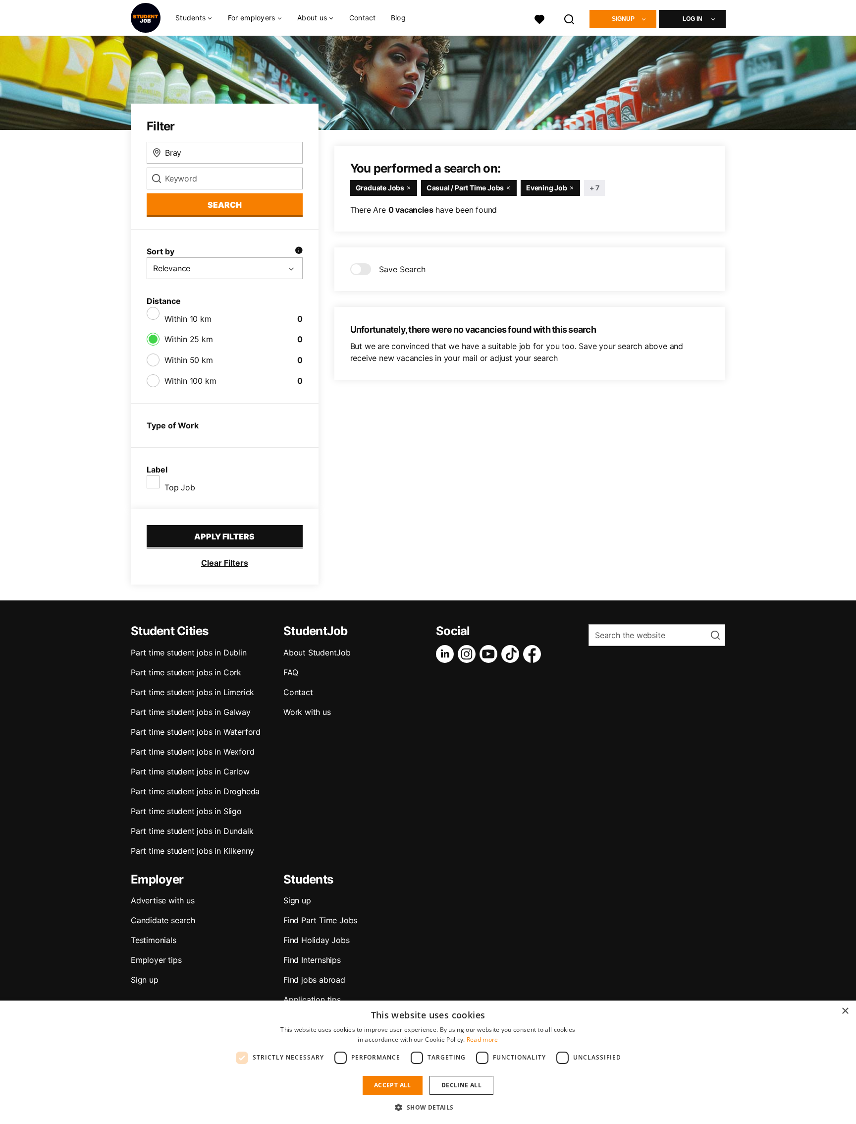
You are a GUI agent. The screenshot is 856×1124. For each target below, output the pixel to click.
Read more (482, 1039)
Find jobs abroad (314, 980)
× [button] (845, 1011)
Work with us (307, 712)
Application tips (312, 1000)
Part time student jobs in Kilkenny (192, 851)
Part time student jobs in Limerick (192, 692)
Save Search (402, 269)
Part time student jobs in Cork (186, 672)
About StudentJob (317, 652)
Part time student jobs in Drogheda (195, 791)
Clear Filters (224, 563)
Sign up (145, 980)
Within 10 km (188, 319)
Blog (398, 17)
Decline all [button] (461, 1085)
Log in (692, 18)
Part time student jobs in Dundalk (192, 831)
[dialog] (428, 1062)
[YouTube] (490, 654)
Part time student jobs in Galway (191, 712)
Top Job (179, 487)
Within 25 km (188, 339)
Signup (623, 18)
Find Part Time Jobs (320, 920)
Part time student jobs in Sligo (186, 811)
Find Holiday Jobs (316, 940)
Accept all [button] (392, 1085)
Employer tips (156, 960)
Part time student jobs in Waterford (196, 732)
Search (225, 205)
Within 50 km (188, 360)
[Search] (570, 18)
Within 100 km (190, 381)
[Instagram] (469, 654)
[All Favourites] (539, 18)
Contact (362, 17)
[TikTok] (512, 654)
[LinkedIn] (447, 654)
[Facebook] (534, 654)
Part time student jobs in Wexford (192, 752)
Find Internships (312, 960)
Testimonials (153, 940)
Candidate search (163, 920)
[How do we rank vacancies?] (299, 251)
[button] (427, 1107)
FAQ (290, 672)
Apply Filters (224, 536)
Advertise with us (163, 900)
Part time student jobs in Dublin (189, 652)
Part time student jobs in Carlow (190, 771)
